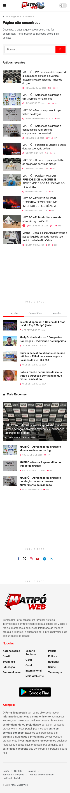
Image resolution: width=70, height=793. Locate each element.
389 (55, 245)
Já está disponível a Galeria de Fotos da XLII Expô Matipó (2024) (42, 323)
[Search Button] (60, 49)
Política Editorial (11, 778)
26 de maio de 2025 (33, 153)
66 (56, 88)
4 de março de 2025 (34, 245)
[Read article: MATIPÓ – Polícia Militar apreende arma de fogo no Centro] (12, 221)
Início (5, 16)
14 (48, 245)
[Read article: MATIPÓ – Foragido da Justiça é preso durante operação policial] (12, 149)
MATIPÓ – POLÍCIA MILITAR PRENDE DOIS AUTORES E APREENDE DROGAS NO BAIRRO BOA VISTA (43, 181)
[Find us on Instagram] (31, 559)
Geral (28, 659)
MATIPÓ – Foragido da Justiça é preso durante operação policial (44, 146)
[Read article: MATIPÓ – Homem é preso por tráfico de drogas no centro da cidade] (12, 164)
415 (53, 153)
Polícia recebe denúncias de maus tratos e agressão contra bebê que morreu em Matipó (41, 375)
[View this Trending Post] (23, 225)
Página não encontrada (22, 16)
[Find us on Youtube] (37, 559)
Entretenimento (12, 672)
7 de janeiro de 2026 (34, 103)
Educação (9, 667)
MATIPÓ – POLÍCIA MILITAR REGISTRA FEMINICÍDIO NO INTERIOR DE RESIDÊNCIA (39, 202)
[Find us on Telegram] (44, 559)
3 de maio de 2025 (33, 191)
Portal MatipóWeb (19, 784)
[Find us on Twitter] (24, 559)
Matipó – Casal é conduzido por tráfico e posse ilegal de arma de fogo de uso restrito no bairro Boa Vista (44, 236)
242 (53, 168)
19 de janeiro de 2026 (35, 88)
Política (52, 656)
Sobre (6, 771)
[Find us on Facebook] (18, 559)
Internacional (33, 670)
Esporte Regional (30, 652)
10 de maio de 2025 (33, 168)
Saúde (52, 667)
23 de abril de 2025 (38, 225)
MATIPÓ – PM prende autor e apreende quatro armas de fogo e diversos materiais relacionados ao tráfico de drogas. (44, 77)
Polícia (52, 651)
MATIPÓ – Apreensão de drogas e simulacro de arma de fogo (41, 96)
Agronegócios (11, 651)
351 (52, 191)
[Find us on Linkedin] (51, 559)
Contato (18, 771)
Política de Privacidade (41, 774)
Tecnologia (55, 672)
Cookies (32, 771)
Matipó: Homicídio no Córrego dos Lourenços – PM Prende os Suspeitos (43, 339)
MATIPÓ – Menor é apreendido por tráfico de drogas (41, 464)
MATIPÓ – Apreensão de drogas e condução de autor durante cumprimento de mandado (41, 129)
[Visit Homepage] (32, 5)
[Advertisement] (35, 275)
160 (58, 118)
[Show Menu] (4, 5)
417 (55, 138)
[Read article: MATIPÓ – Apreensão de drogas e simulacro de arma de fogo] (12, 99)
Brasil (6, 656)
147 (56, 103)
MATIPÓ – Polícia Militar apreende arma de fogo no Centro (41, 219)
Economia (9, 661)
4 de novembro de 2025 (36, 118)
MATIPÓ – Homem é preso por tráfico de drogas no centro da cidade (43, 162)
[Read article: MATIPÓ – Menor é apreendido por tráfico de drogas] (12, 114)
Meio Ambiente (34, 676)
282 (59, 225)
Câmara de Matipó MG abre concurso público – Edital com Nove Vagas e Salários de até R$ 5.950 (42, 356)
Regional (53, 661)
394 (52, 210)
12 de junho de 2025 (34, 138)
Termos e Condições (13, 774)
